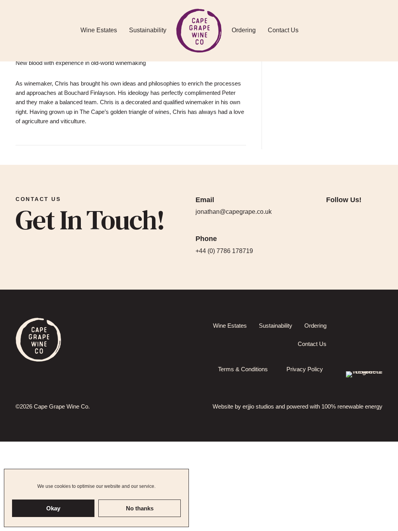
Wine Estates (98, 30)
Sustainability (147, 30)
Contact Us (283, 30)
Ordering (244, 30)
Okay (53, 508)
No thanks (140, 508)
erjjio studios (258, 406)
